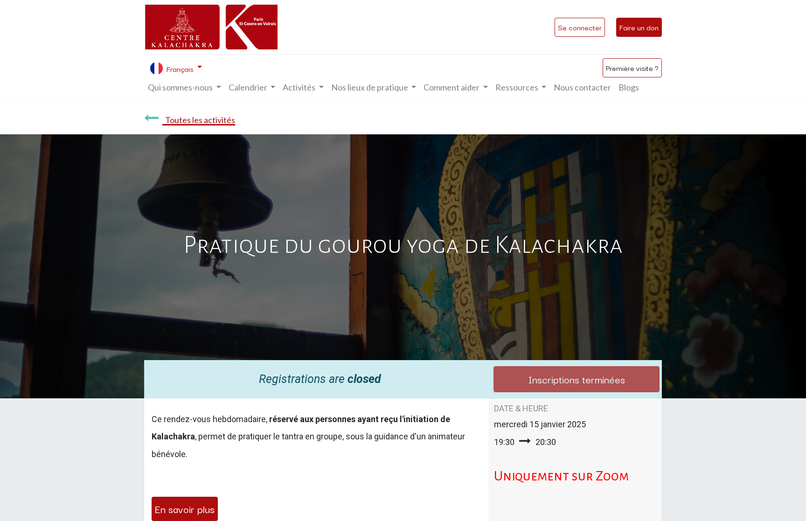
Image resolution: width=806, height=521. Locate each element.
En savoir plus (185, 508)
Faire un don (639, 27)
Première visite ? (632, 67)
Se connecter (580, 27)
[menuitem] (582, 87)
